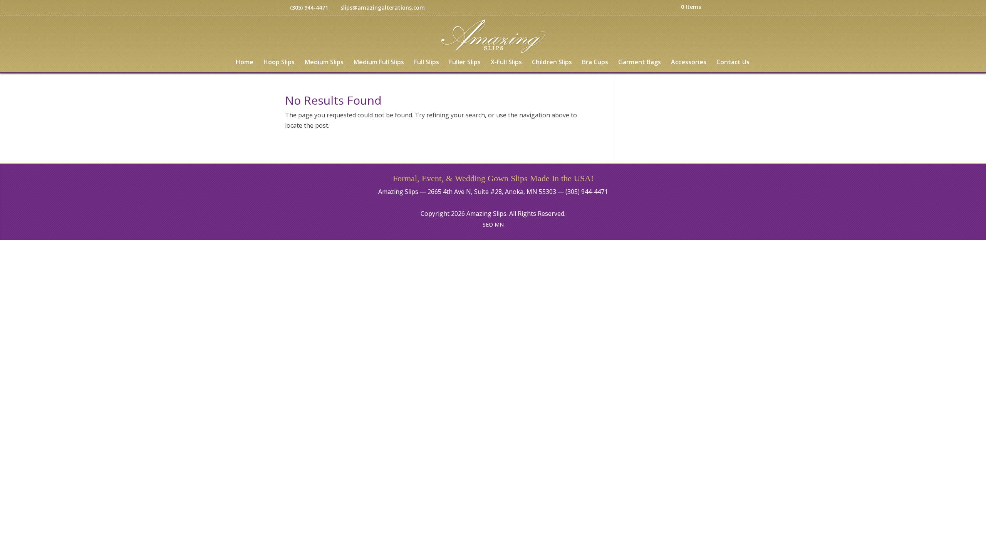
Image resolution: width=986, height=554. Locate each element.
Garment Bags (639, 62)
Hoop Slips (279, 62)
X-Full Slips (506, 62)
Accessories (688, 62)
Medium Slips (324, 62)
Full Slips (426, 62)
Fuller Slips (465, 62)
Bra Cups (595, 62)
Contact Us (733, 62)
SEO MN (493, 224)
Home (244, 62)
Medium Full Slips (379, 62)
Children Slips (552, 62)
